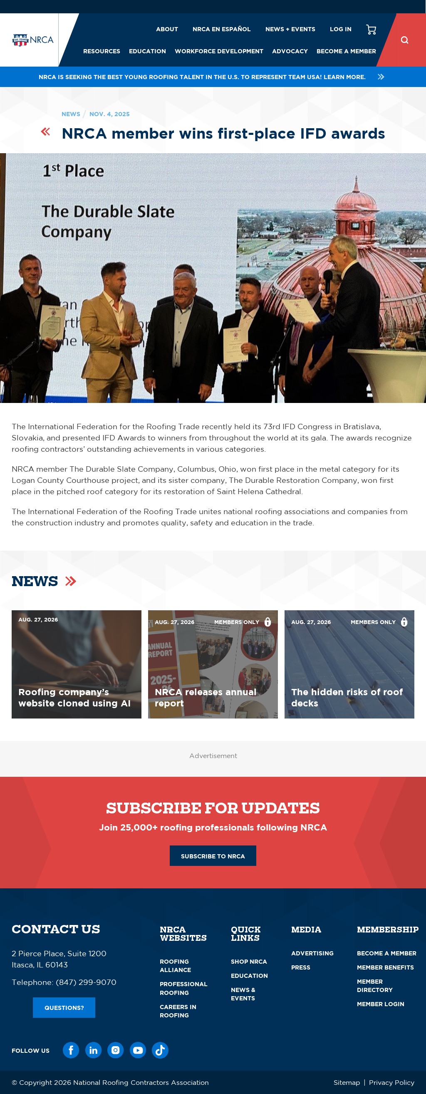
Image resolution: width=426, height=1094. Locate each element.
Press (300, 967)
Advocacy (290, 51)
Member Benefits (385, 967)
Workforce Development (219, 51)
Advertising (312, 953)
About (167, 28)
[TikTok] (160, 1050)
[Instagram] (115, 1050)
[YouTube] (138, 1050)
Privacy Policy (391, 1082)
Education (147, 51)
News (71, 113)
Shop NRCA (249, 961)
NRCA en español (222, 28)
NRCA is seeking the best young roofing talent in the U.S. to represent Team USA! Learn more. (202, 76)
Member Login (380, 1003)
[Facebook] (71, 1050)
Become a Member (346, 51)
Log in (341, 28)
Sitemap (347, 1082)
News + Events (290, 28)
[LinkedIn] (93, 1050)
